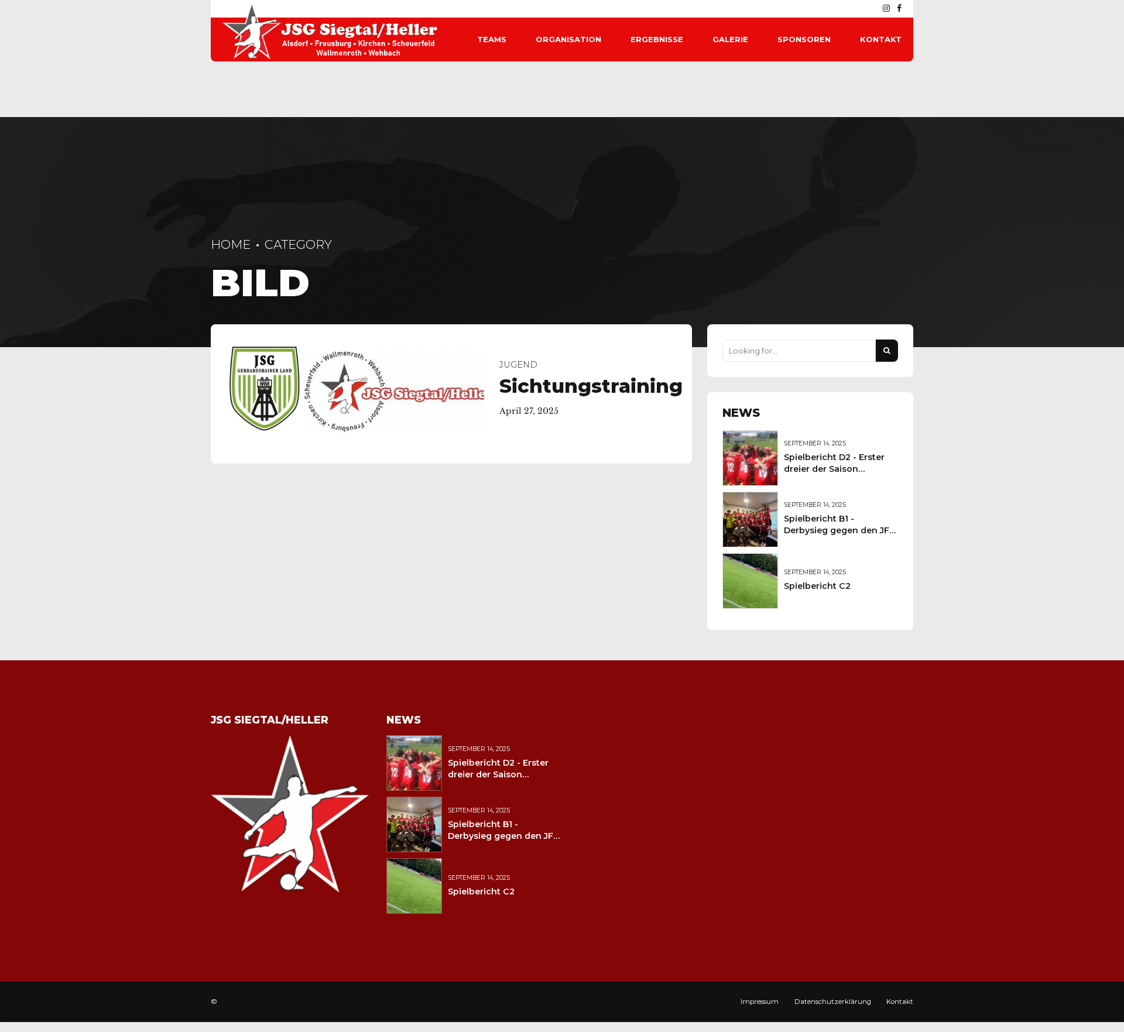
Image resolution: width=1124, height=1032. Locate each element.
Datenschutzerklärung (832, 1001)
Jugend (518, 364)
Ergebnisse (656, 39)
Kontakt (881, 39)
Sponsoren (804, 39)
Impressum (760, 1001)
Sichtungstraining (591, 386)
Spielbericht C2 (817, 586)
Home (231, 244)
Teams (491, 39)
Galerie (730, 39)
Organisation (568, 39)
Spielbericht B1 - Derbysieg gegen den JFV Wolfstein (839, 530)
